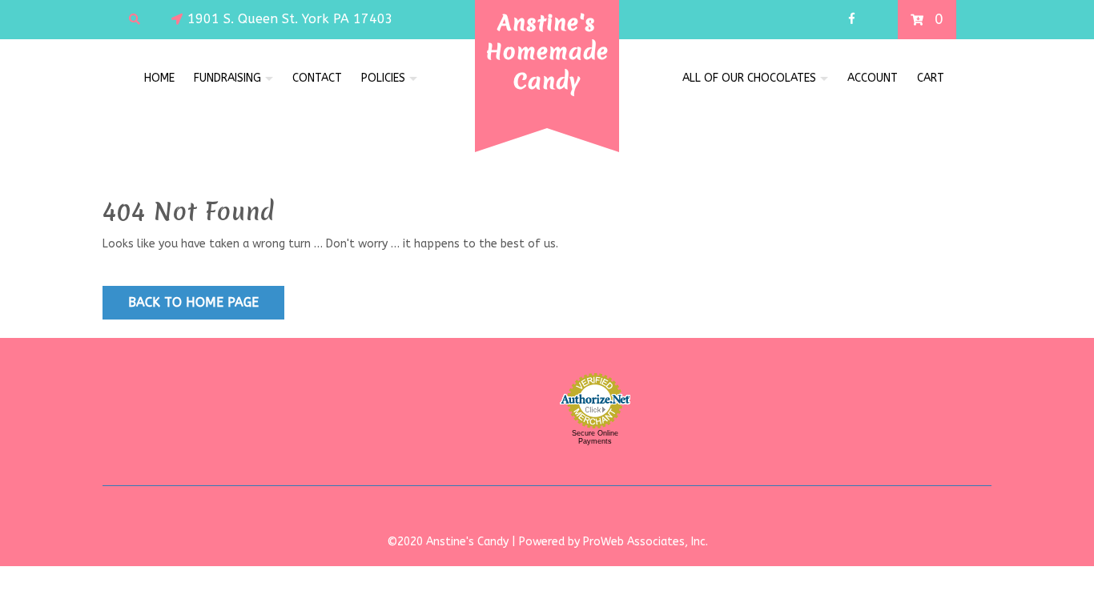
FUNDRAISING (227, 78)
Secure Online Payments (595, 437)
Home (159, 78)
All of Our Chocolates (749, 78)
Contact (317, 78)
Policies (383, 78)
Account (872, 78)
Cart (930, 78)
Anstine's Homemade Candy (547, 51)
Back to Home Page (193, 302)
